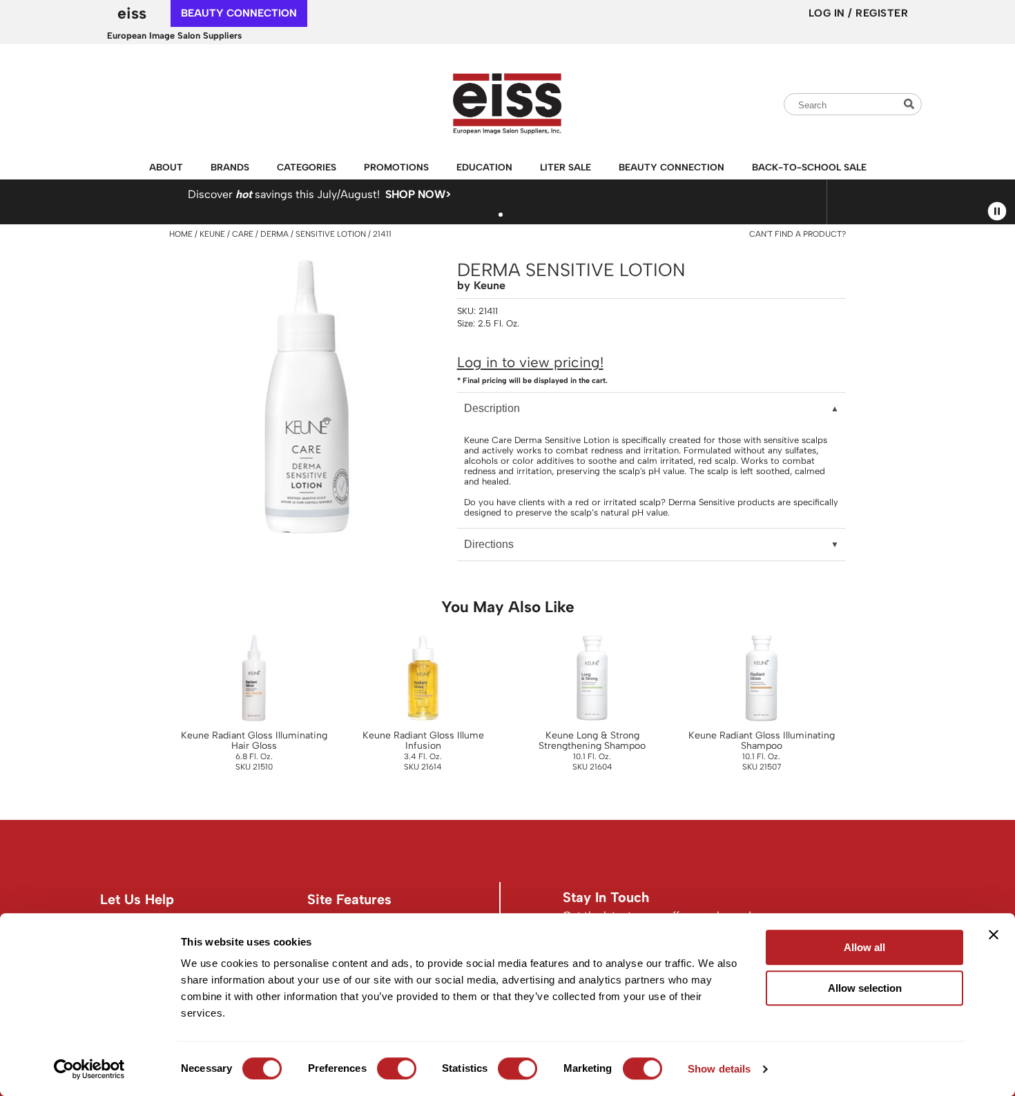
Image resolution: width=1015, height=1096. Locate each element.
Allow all (864, 947)
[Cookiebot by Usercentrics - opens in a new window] (89, 1069)
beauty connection (239, 13)
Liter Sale (565, 167)
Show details (719, 1069)
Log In (829, 13)
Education (484, 167)
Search (911, 104)
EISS (131, 13)
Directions (489, 544)
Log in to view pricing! (530, 362)
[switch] (396, 1068)
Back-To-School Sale (809, 167)
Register (882, 13)
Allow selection (865, 988)
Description (492, 408)
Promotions (396, 167)
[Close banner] (993, 934)
